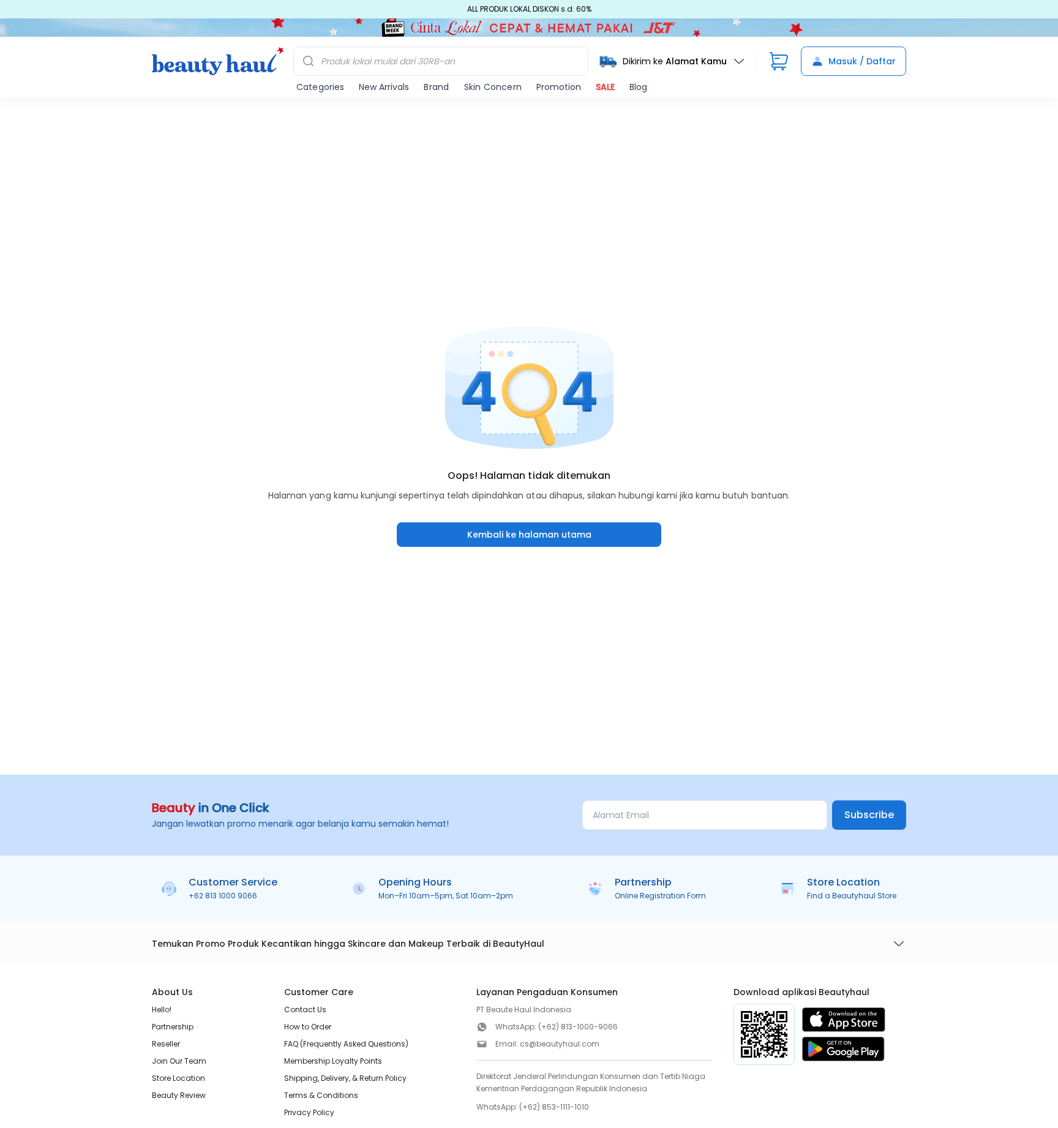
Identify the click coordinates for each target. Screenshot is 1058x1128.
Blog (638, 87)
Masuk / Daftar (862, 61)
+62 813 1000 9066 (223, 895)
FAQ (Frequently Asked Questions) (346, 1044)
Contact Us (305, 1009)
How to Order (307, 1026)
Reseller (166, 1044)
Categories (320, 87)
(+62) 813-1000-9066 (578, 1026)
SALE (605, 87)
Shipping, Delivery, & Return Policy (345, 1078)
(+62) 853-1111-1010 (554, 1107)
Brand (436, 87)
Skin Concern (493, 87)
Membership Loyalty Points (333, 1061)
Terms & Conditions (321, 1095)
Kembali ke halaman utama (529, 534)
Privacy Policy (309, 1112)
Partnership (172, 1026)
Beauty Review (179, 1095)
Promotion (558, 87)
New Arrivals (384, 87)
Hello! (161, 1009)
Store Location (178, 1078)
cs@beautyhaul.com (559, 1044)
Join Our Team (179, 1061)
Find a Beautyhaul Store (851, 895)
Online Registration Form (660, 895)
